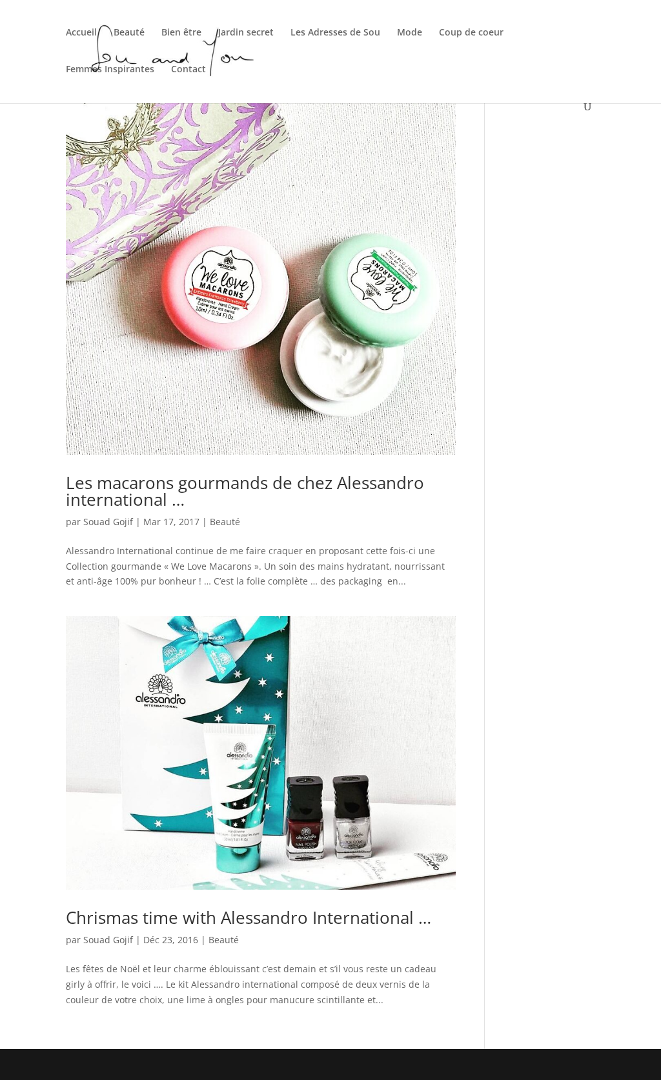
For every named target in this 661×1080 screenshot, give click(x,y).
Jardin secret (246, 33)
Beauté (129, 33)
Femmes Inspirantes (110, 70)
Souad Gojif (108, 521)
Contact (188, 70)
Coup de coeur (471, 33)
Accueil (81, 33)
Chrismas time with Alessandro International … (248, 917)
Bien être (181, 33)
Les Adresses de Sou (335, 33)
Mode (409, 33)
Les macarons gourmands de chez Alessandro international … (245, 491)
